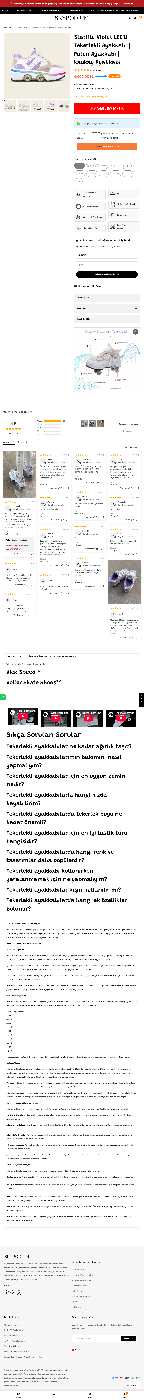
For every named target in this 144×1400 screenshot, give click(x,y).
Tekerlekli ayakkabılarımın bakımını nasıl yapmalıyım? (64, 762)
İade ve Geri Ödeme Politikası (82, 1275)
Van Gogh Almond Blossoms (14, 1341)
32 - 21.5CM (79, 167)
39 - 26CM (103, 175)
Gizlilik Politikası (78, 1270)
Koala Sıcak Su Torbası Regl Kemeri (17, 1352)
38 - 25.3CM (92, 175)
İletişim (74, 1302)
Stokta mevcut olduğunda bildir (107, 274)
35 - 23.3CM (115, 167)
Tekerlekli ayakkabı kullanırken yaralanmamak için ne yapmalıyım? (56, 876)
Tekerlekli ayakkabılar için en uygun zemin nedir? (65, 781)
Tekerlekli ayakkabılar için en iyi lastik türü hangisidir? (66, 838)
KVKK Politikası (77, 1291)
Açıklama (10, 656)
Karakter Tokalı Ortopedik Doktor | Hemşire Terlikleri (23, 1357)
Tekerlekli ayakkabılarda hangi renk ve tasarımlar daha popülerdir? (60, 857)
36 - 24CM (126, 167)
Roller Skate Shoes (11, 1336)
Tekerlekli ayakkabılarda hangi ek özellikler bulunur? (66, 905)
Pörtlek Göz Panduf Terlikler (14, 1330)
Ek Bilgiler (21, 656)
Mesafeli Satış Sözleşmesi (81, 1297)
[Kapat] (140, 10)
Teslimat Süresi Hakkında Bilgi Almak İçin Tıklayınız (93, 89)
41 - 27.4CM (128, 175)
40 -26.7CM (115, 175)
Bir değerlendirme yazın (128, 424)
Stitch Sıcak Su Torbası (12, 1346)
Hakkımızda (76, 1307)
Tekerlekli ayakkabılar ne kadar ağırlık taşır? (69, 747)
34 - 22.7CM (102, 167)
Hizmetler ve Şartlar (79, 1286)
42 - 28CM (79, 182)
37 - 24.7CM (79, 175)
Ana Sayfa (8, 28)
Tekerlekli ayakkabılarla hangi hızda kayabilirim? (56, 800)
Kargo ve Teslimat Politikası (65, 656)
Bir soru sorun (128, 431)
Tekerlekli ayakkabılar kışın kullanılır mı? (63, 890)
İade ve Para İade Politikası (40, 656)
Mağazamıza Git (111, 146)
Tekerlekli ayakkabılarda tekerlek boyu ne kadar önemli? (64, 819)
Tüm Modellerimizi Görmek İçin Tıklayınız (90, 97)
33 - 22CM (90, 167)
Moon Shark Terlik (11, 1325)
